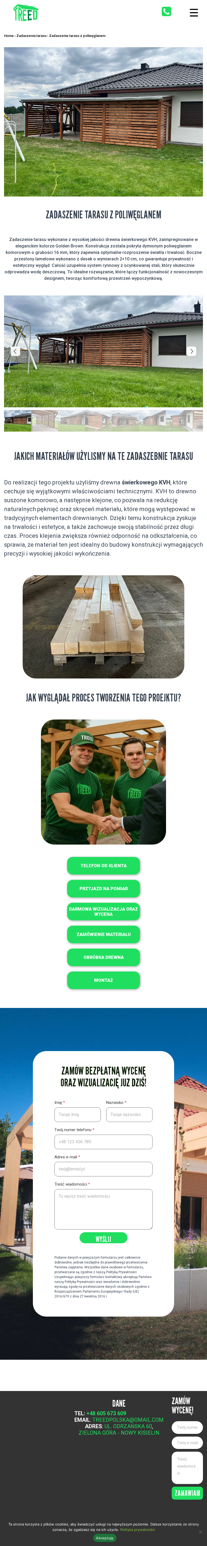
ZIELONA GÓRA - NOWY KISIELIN (119, 1433)
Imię (59, 1102)
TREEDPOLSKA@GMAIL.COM (128, 1420)
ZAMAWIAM (187, 1493)
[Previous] (15, 351)
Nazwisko (116, 1102)
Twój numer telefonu (74, 1129)
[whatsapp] (166, 11)
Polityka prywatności (137, 1529)
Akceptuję (104, 1538)
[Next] (191, 351)
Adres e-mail (67, 1157)
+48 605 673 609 (106, 1413)
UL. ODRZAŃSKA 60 (128, 1426)
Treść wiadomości (72, 1184)
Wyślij (103, 1239)
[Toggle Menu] (194, 12)
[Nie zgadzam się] (200, 1531)
